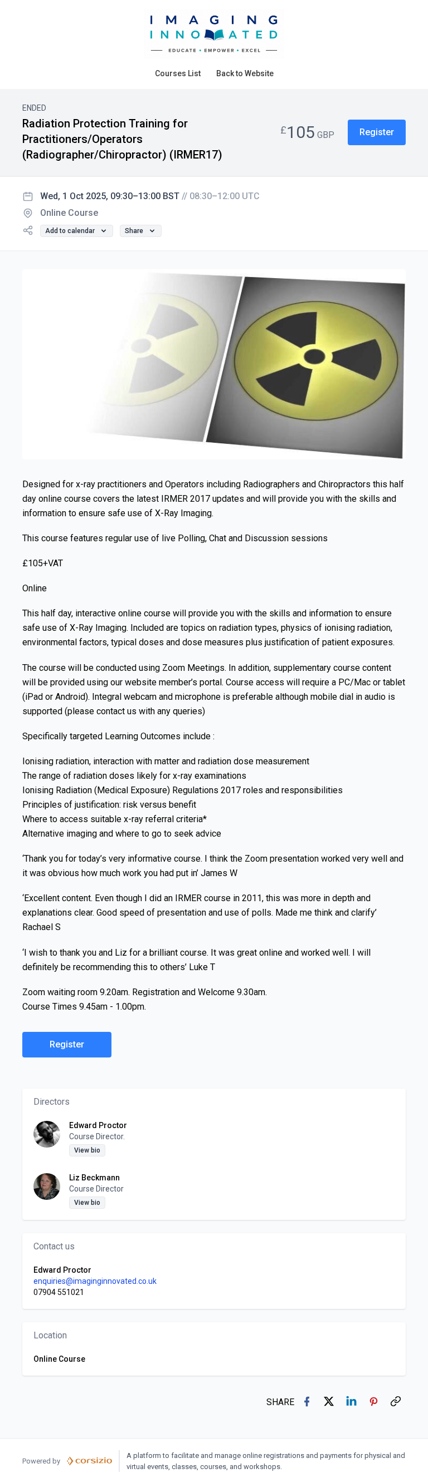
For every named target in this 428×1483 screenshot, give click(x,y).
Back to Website (245, 73)
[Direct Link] (397, 1402)
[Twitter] (330, 1402)
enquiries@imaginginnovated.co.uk (95, 1281)
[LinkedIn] (352, 1402)
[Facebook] (308, 1402)
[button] (377, 132)
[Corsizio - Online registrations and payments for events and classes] (89, 1461)
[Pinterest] (374, 1402)
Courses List (178, 73)
